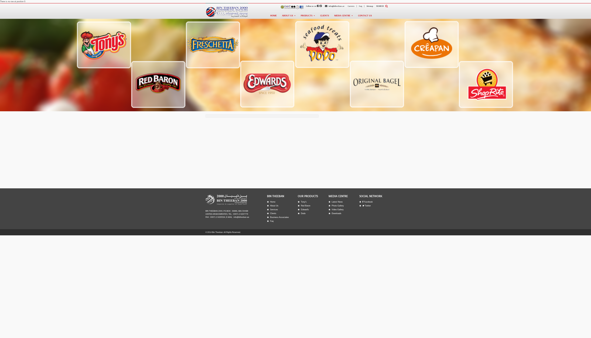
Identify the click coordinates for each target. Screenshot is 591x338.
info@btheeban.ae (336, 6)
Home (273, 15)
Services (274, 209)
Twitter (367, 206)
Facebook (368, 202)
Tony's (304, 202)
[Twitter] (321, 6)
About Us (287, 15)
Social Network (370, 196)
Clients (324, 15)
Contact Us (365, 15)
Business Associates (279, 217)
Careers (351, 6)
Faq (360, 6)
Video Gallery (338, 209)
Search (380, 6)
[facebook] (318, 6)
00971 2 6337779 (240, 214)
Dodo (303, 213)
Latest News (337, 202)
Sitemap (369, 6)
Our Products (308, 196)
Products (306, 15)
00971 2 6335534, (218, 217)
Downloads (336, 213)
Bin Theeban (275, 196)
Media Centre (342, 15)
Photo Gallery (338, 206)
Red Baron (305, 206)
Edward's (305, 209)
